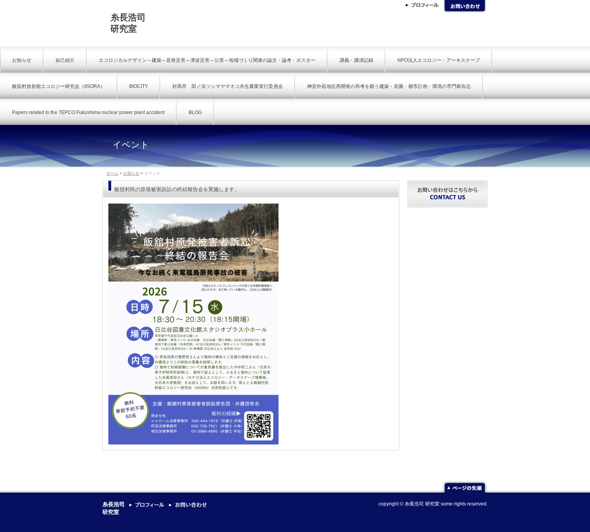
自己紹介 (65, 60)
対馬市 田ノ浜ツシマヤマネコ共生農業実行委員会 (227, 86)
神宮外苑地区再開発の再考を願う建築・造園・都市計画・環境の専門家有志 (389, 86)
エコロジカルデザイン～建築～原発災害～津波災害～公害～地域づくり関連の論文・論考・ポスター (207, 60)
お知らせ (21, 60)
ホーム (112, 173)
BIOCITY (138, 86)
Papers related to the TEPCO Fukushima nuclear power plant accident (88, 112)
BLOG (195, 112)
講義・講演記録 (356, 60)
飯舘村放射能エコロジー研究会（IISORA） (58, 86)
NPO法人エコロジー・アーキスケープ (438, 60)
